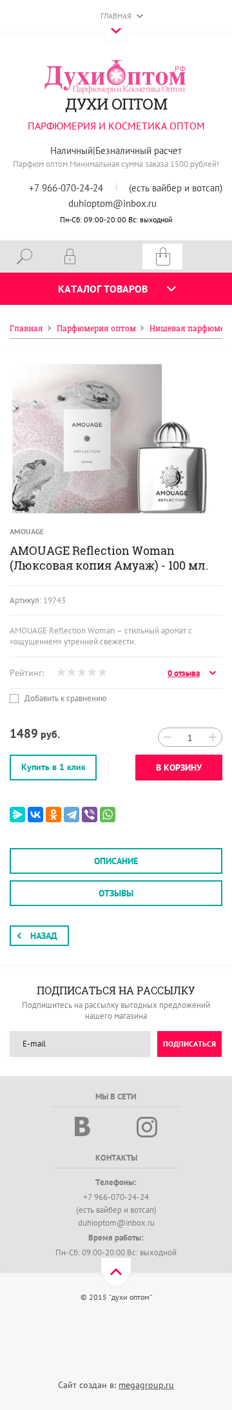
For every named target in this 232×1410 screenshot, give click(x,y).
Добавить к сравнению (64, 698)
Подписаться (189, 1043)
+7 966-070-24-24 (66, 188)
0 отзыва (184, 673)
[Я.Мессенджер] (17, 814)
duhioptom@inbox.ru (112, 203)
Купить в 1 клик (53, 767)
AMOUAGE (27, 531)
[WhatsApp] (107, 814)
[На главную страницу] (116, 76)
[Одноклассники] (53, 814)
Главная (116, 16)
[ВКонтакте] (35, 814)
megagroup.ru (146, 1385)
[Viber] (89, 814)
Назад (43, 936)
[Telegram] (71, 814)
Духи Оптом (116, 103)
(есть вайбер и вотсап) (175, 188)
